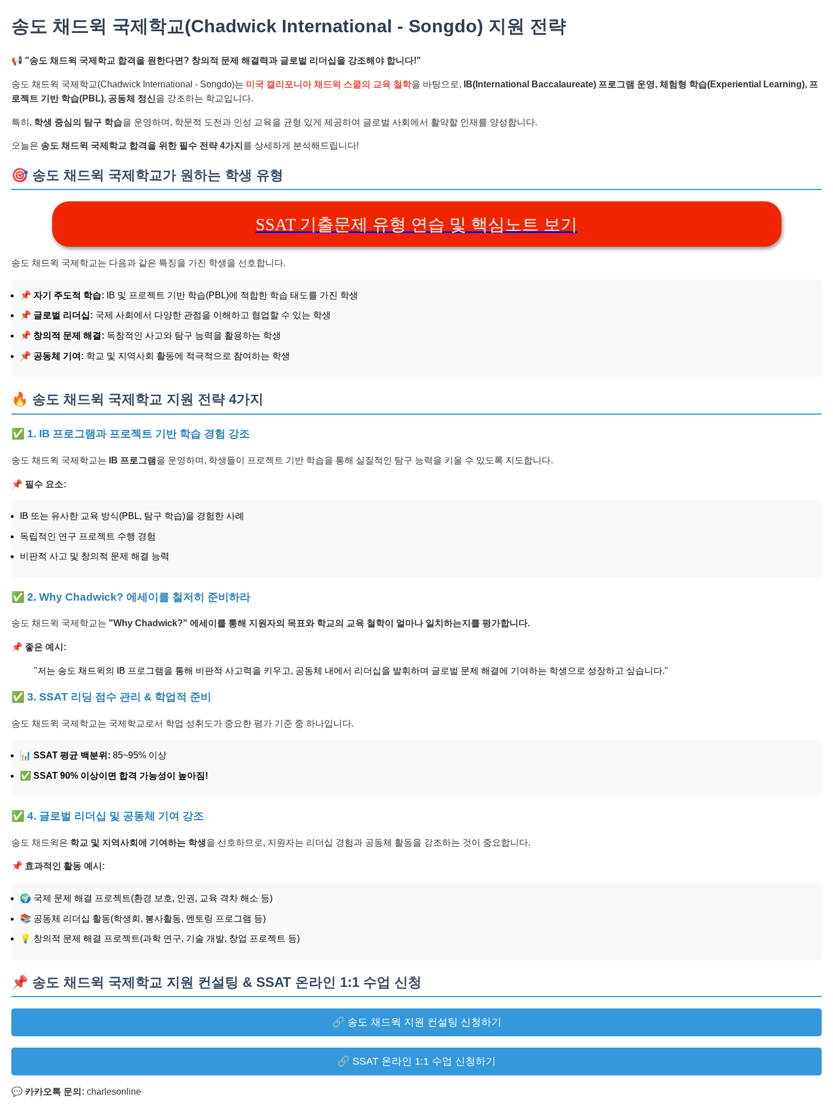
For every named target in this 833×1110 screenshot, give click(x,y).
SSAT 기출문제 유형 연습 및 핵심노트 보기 (416, 224)
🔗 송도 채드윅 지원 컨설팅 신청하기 (417, 1022)
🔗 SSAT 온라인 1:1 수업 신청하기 (416, 1061)
